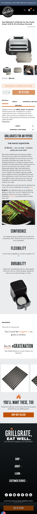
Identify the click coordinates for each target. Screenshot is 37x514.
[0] (29, 10)
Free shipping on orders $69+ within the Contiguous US (18, 2)
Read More (6, 121)
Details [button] (5, 100)
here (31, 187)
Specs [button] (14, 101)
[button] (18, 106)
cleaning (12, 196)
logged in (24, 331)
